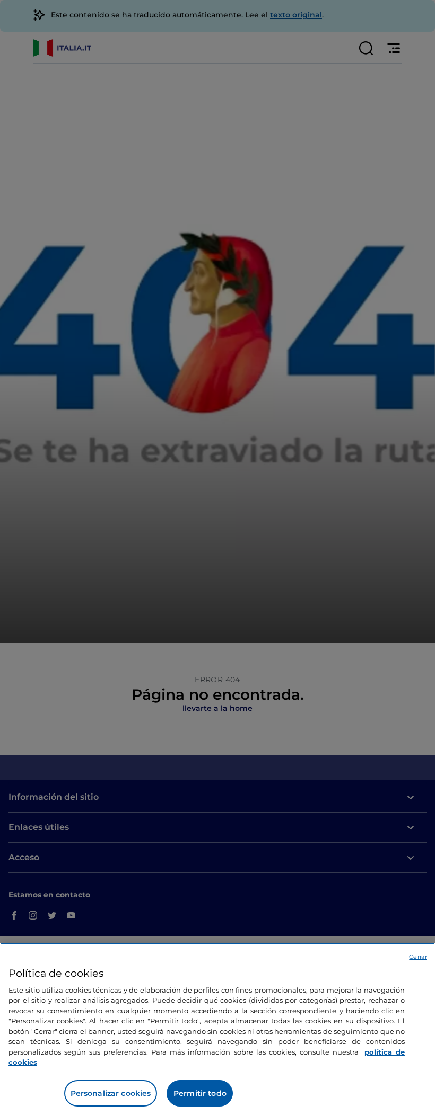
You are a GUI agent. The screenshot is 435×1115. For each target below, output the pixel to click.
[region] (217, 1029)
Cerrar (418, 956)
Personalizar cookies (111, 1093)
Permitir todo (200, 1093)
